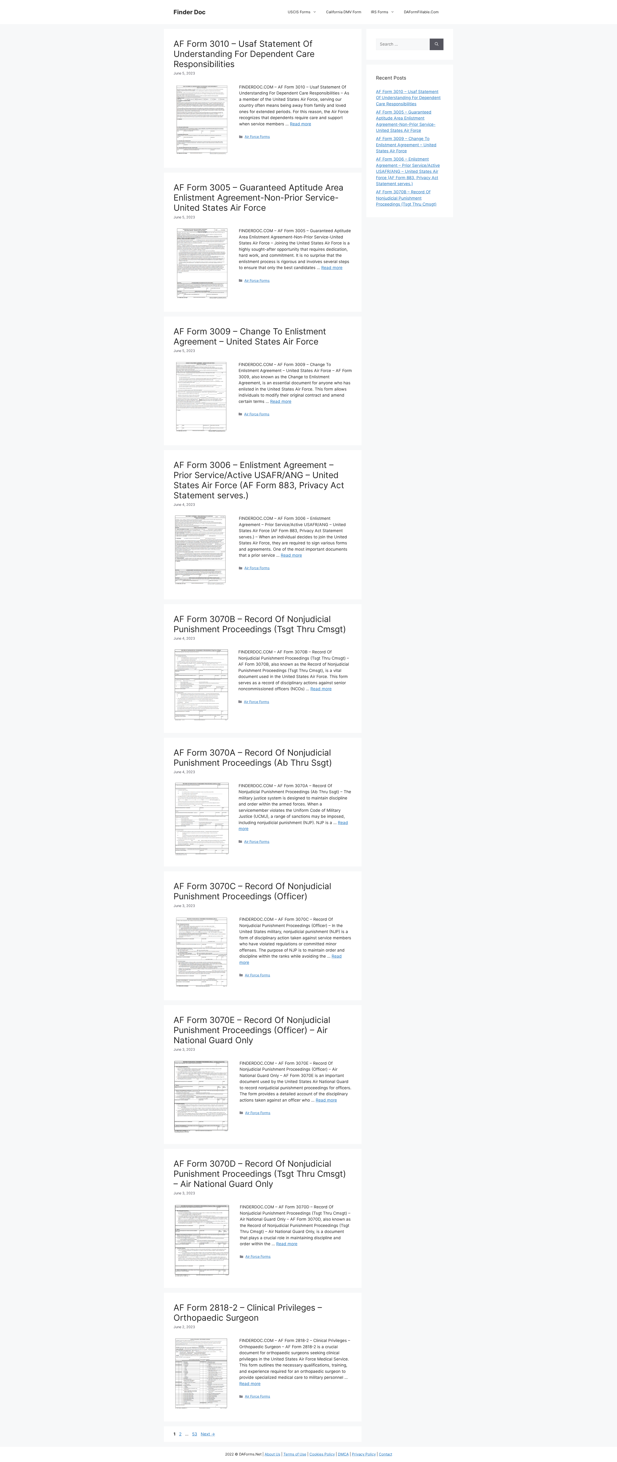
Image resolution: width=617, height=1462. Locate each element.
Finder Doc (190, 12)
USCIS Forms (299, 12)
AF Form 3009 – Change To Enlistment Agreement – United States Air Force (250, 336)
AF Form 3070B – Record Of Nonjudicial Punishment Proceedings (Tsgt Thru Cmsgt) (260, 624)
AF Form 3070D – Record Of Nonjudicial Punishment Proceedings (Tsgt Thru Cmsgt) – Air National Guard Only (260, 1173)
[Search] (436, 44)
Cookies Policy (322, 1454)
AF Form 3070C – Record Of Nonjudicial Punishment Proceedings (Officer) (252, 891)
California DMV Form (343, 12)
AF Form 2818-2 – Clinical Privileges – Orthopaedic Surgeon (248, 1312)
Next (208, 1434)
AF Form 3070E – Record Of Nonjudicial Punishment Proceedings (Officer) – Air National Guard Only (252, 1030)
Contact (385, 1454)
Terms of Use (294, 1454)
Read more (300, 124)
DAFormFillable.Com (421, 12)
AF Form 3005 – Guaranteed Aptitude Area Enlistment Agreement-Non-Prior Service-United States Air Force (258, 197)
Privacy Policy (364, 1454)
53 (195, 1434)
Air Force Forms (257, 137)
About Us (272, 1454)
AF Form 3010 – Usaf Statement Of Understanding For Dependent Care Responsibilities (244, 54)
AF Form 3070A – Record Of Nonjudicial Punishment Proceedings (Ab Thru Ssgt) (253, 757)
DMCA (343, 1454)
